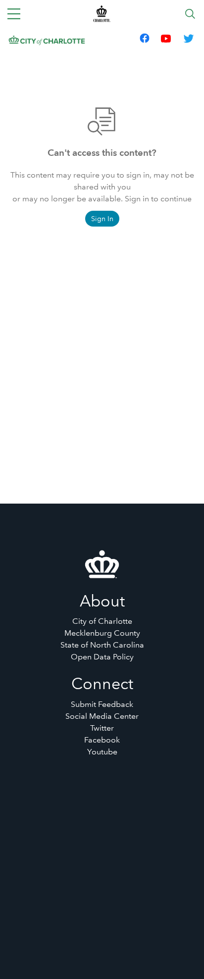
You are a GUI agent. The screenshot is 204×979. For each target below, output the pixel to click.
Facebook (102, 740)
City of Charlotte (102, 621)
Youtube (102, 751)
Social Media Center (102, 716)
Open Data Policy (102, 656)
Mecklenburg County (102, 633)
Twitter (102, 728)
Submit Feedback (102, 704)
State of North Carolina (102, 645)
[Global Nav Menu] (14, 14)
